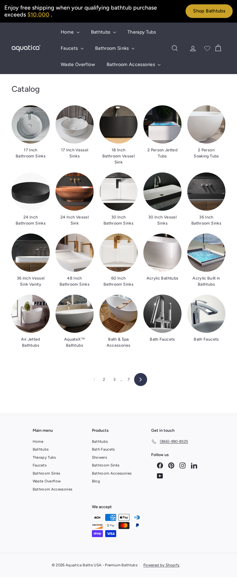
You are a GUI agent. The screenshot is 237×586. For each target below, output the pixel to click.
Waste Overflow (78, 64)
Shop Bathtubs (209, 11)
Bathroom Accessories (131, 64)
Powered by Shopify (161, 565)
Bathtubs (101, 32)
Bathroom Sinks (112, 48)
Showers (99, 457)
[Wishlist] (207, 48)
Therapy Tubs (141, 32)
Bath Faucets (103, 449)
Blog (96, 481)
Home (68, 32)
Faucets (70, 48)
